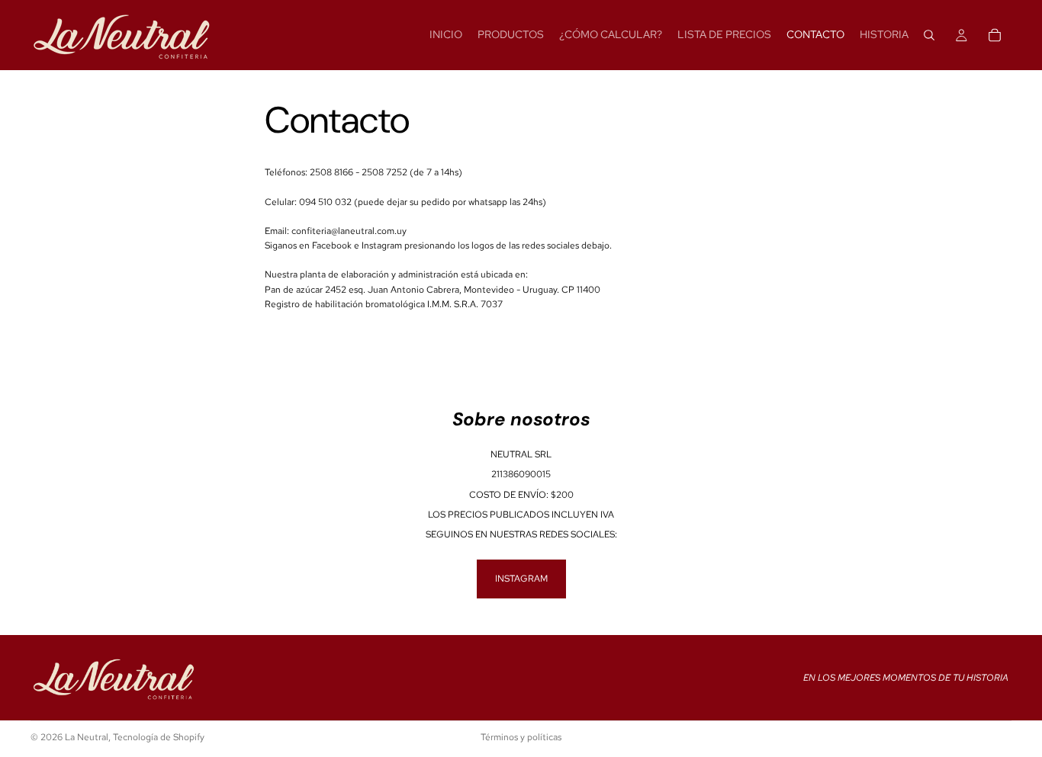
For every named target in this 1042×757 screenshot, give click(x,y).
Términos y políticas (521, 737)
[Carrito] (994, 35)
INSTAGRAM (521, 579)
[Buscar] (929, 35)
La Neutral (86, 737)
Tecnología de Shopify (158, 737)
